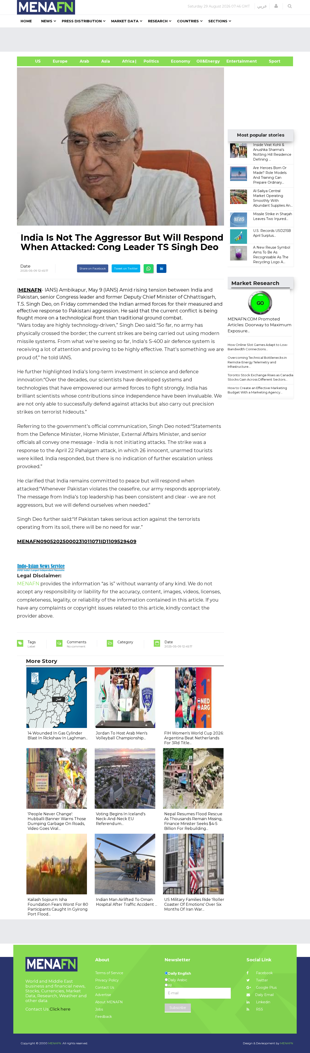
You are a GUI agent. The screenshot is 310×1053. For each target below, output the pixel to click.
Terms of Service (109, 973)
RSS (259, 1009)
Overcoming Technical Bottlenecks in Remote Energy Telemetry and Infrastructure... (257, 362)
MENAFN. (55, 1043)
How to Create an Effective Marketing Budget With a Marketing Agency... (257, 390)
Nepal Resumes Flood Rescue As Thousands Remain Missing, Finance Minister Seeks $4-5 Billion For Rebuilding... (193, 821)
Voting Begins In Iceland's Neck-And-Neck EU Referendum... (120, 819)
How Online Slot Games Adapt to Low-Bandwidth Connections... (258, 347)
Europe (60, 61)
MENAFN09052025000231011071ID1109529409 (76, 541)
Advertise (103, 995)
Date (25, 266)
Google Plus (266, 987)
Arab (84, 61)
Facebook (264, 973)
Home (26, 21)
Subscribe (178, 1007)
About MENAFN (109, 1002)
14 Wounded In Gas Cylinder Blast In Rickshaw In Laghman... (58, 735)
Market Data (125, 21)
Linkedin (262, 1002)
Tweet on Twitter (126, 268)
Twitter (261, 980)
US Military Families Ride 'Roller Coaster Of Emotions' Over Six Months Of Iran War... (194, 904)
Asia (105, 61)
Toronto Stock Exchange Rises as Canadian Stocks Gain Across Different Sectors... (261, 377)
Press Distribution (82, 21)
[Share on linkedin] (161, 268)
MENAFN (30, 290)
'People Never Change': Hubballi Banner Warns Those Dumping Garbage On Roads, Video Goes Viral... (57, 821)
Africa (127, 61)
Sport (271, 61)
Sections (217, 21)
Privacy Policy (107, 980)
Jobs (99, 1009)
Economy (180, 61)
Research (158, 21)
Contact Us (104, 987)
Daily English (179, 973)
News (46, 21)
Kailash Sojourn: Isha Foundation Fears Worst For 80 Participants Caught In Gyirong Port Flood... (58, 906)
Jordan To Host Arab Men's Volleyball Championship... (121, 735)
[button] (276, 6)
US (32, 61)
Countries (188, 21)
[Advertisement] (157, 39)
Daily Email (264, 995)
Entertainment (234, 61)
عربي (262, 6)
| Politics (150, 61)
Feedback (103, 1016)
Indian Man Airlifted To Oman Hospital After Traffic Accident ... (126, 902)
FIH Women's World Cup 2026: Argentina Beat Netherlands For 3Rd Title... (194, 738)
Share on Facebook (92, 268)
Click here (60, 1009)
